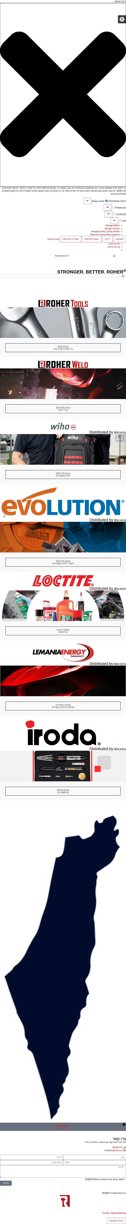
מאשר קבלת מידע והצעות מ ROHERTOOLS (104, 1179)
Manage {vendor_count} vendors (105, 231)
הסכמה (119, 239)
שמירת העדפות (71, 239)
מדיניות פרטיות (113, 247)
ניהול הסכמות (116, 1220)
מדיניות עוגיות (114, 244)
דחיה (107, 239)
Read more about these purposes (105, 234)
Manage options (113, 225)
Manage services (112, 228)
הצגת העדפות (91, 239)
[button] (63, 94)
